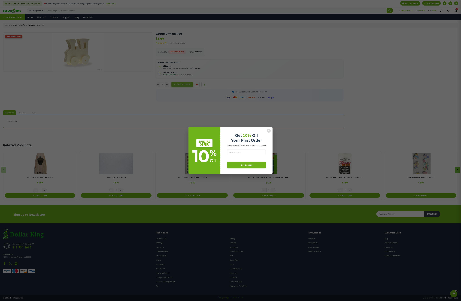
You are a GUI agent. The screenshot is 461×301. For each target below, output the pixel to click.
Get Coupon (246, 165)
